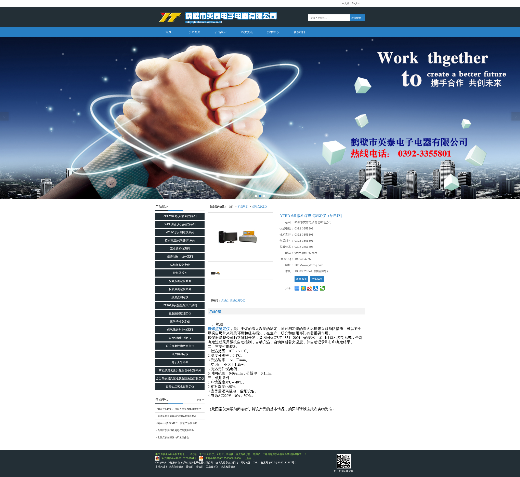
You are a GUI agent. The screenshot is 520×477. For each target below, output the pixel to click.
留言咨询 (301, 279)
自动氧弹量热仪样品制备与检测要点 (176, 416)
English (356, 3)
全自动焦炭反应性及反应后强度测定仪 (180, 378)
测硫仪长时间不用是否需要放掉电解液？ (179, 409)
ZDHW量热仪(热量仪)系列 (180, 216)
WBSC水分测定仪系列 (180, 232)
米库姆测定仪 (179, 354)
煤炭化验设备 (176, 466)
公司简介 (194, 32)
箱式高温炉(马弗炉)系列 (180, 240)
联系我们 (299, 32)
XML (255, 462)
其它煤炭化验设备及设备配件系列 (180, 370)
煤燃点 (225, 300)
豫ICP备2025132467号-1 (283, 462)
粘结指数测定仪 (180, 264)
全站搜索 (356, 17)
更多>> (201, 399)
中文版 (345, 3)
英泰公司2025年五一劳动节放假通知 (177, 423)
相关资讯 (247, 32)
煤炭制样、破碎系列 (180, 256)
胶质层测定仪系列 (180, 289)
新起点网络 (232, 462)
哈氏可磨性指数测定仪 (180, 346)
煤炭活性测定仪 (180, 321)
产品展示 (220, 32)
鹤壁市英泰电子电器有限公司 (197, 462)
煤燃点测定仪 (259, 206)
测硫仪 (199, 466)
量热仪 (189, 466)
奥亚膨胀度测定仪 (180, 313)
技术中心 (273, 32)
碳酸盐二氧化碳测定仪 (180, 386)
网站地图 (245, 462)
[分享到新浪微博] (309, 288)
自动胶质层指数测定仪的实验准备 (175, 430)
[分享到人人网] (315, 288)
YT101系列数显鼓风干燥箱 (180, 305)
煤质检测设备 (228, 466)
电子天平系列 (179, 362)
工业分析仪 (212, 466)
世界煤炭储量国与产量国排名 (173, 437)
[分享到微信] (322, 288)
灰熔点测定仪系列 (180, 281)
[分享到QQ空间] (303, 288)
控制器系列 (180, 273)
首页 (168, 32)
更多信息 (317, 279)
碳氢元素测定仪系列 (180, 329)
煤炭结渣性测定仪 (180, 337)
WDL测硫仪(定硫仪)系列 (180, 224)
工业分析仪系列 (180, 248)
